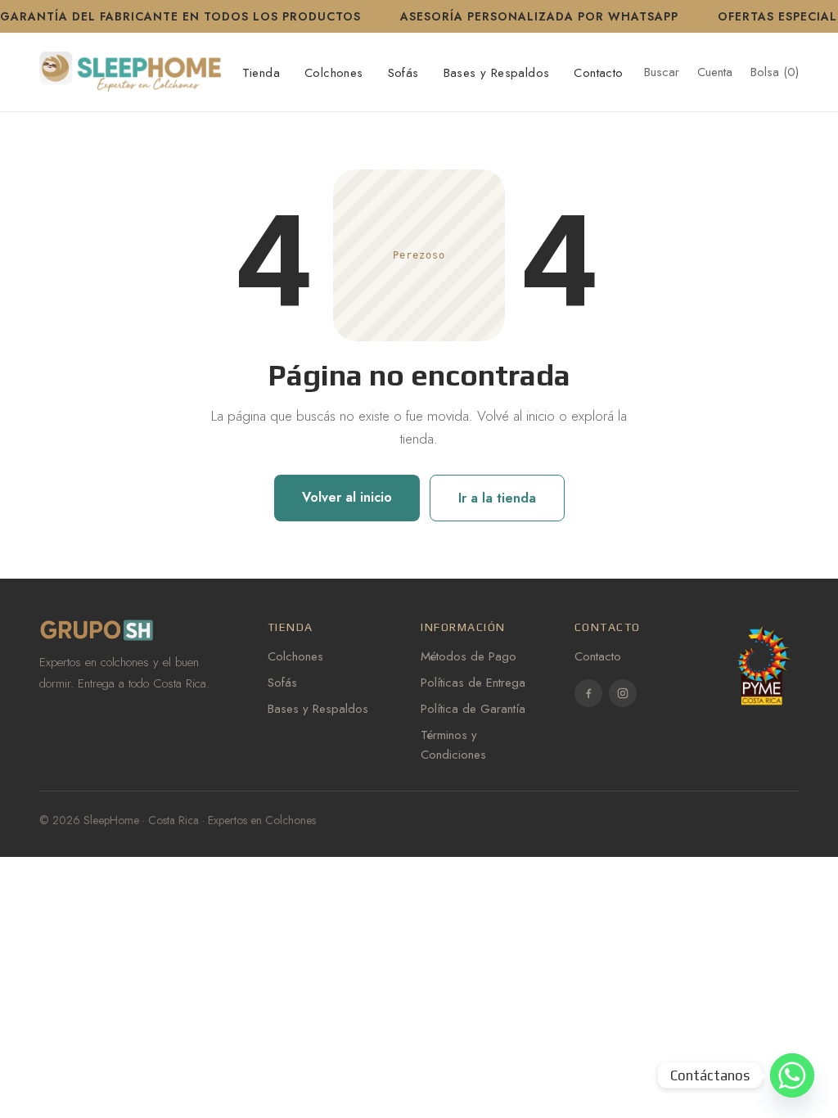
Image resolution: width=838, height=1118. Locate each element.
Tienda (261, 73)
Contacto (598, 73)
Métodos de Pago (468, 656)
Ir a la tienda (497, 498)
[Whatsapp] (792, 1075)
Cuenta (714, 72)
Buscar (661, 72)
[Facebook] (588, 693)
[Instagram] (623, 693)
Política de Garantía (473, 709)
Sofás (403, 73)
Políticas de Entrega (473, 683)
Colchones (333, 73)
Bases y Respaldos (497, 73)
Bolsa (774, 72)
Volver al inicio (347, 497)
